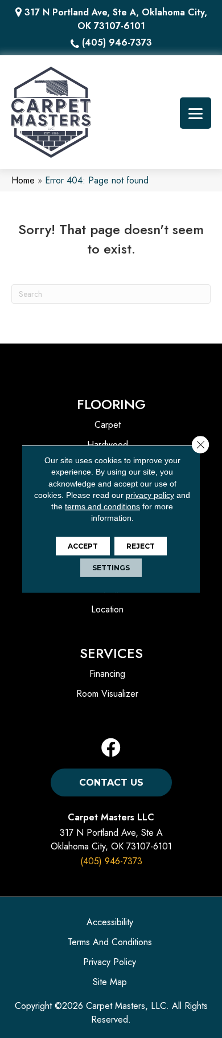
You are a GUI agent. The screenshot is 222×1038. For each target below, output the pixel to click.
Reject (140, 545)
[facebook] (111, 748)
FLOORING (111, 404)
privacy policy (150, 495)
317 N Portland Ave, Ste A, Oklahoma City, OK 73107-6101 (115, 19)
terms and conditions (102, 506)
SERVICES (111, 653)
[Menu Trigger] (195, 113)
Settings (111, 567)
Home (23, 180)
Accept (83, 545)
